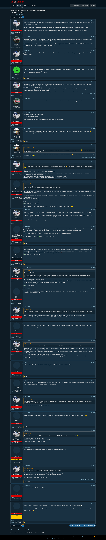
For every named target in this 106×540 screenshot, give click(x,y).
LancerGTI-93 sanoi (28, 147)
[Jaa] (91, 20)
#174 (94, 430)
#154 (94, 67)
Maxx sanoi (27, 309)
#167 (94, 306)
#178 (94, 503)
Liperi (21, 141)
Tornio (20, 393)
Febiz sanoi (26, 183)
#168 (94, 323)
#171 (94, 380)
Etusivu (13, 5)
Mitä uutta (26, 5)
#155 (94, 82)
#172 (94, 396)
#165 (94, 267)
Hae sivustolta (20, 7)
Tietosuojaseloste (82, 536)
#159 (94, 145)
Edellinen (14, 17)
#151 (94, 20)
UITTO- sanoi (27, 270)
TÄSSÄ (26, 116)
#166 (94, 288)
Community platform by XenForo (53, 538)
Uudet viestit (13, 7)
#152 (94, 36)
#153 (94, 50)
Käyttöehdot (75, 536)
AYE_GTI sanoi (27, 399)
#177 (94, 485)
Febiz (13, 14)
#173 (94, 412)
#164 (94, 247)
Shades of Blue (15, 536)
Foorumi (19, 5)
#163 (94, 226)
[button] (30, 5)
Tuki (88, 536)
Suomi (21, 536)
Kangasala (20, 303)
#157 (94, 112)
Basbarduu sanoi (28, 468)
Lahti (21, 33)
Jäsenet (34, 5)
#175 (94, 447)
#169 (94, 340)
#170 (94, 362)
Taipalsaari (20, 198)
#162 (94, 209)
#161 (94, 181)
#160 (94, 161)
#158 (94, 128)
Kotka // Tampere (18, 522)
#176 (94, 465)
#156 (94, 98)
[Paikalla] (16, 509)
